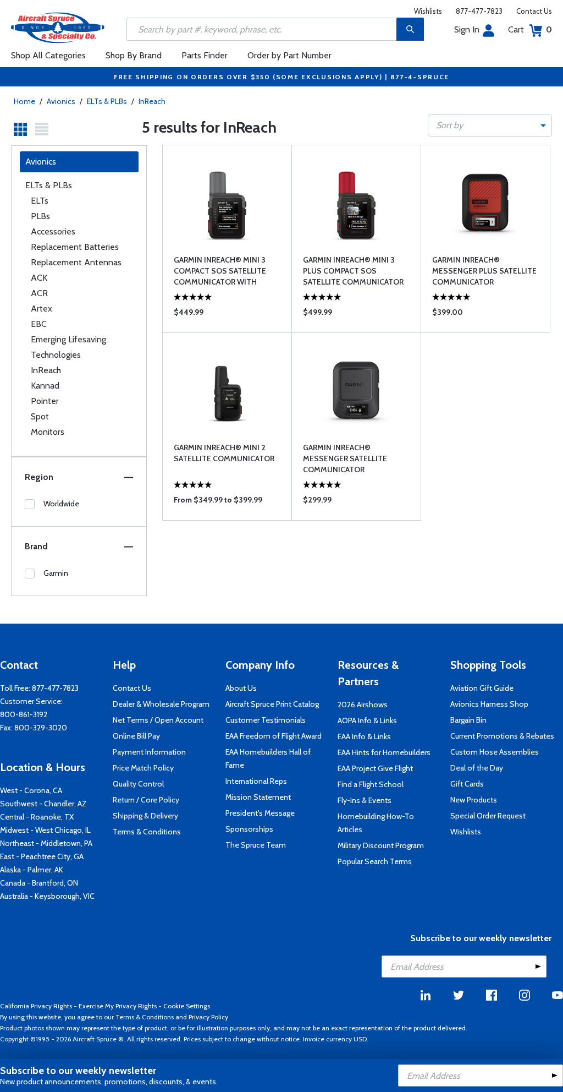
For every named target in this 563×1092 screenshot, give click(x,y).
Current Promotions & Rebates (502, 736)
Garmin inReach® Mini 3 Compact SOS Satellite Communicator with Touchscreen (220, 271)
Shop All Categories (48, 55)
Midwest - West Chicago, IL (45, 830)
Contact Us (534, 11)
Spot (40, 416)
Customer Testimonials (265, 720)
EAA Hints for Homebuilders (384, 752)
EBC (39, 324)
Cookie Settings (186, 1006)
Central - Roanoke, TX (37, 817)
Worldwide (61, 504)
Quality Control (138, 784)
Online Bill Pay (136, 736)
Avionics (61, 101)
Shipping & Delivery (145, 816)
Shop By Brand (134, 55)
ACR (39, 293)
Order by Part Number (289, 55)
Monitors (47, 432)
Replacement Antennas (76, 262)
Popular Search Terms (375, 861)
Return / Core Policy (146, 800)
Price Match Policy (143, 768)
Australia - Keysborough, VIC (47, 896)
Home (24, 101)
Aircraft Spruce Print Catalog (272, 704)
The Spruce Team (255, 845)
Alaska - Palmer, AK (31, 870)
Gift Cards (467, 784)
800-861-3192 (23, 714)
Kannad (45, 385)
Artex (41, 308)
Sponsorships (249, 829)
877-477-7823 (479, 11)
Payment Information (149, 752)
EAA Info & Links (364, 736)
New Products (473, 800)
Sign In (466, 29)
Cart (530, 29)
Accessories (53, 231)
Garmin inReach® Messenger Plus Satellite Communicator (484, 271)
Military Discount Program (381, 845)
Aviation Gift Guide (482, 688)
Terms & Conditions (147, 832)
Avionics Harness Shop (489, 704)
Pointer (45, 401)
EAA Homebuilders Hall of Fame (268, 758)
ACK (39, 277)
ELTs (39, 200)
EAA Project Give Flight (375, 768)
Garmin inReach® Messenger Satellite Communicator (345, 458)
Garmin (55, 573)
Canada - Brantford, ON (39, 883)
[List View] (41, 129)
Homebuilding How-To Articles (376, 822)
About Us (241, 688)
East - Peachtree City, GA (42, 856)
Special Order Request (488, 816)
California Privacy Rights (36, 1006)
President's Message (260, 813)
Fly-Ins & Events (364, 800)
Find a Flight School (371, 784)
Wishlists (428, 11)
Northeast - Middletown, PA (46, 843)
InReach (152, 101)
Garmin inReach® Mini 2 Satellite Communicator (224, 453)
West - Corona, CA (31, 790)
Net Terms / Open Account (158, 720)
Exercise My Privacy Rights (118, 1006)
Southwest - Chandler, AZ (43, 804)
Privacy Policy (208, 1017)
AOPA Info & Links (367, 720)
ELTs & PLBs (107, 101)
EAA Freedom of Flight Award (273, 736)
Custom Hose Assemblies (494, 752)
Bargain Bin (468, 720)
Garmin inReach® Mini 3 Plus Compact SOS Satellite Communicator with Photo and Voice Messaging (353, 271)
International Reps (256, 781)
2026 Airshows (363, 704)
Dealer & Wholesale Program (161, 704)
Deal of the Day (476, 768)
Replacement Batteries (75, 247)
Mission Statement (258, 797)
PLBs (40, 216)
